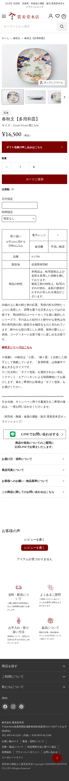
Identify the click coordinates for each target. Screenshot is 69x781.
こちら (19, 245)
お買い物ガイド (10, 741)
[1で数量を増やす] (34, 167)
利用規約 (6, 752)
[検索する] (62, 26)
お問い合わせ (50, 752)
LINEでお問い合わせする (40, 434)
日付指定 (7, 198)
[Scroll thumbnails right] (64, 97)
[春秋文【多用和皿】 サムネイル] (13, 97)
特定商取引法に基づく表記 (41, 746)
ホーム (5, 38)
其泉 (6, 112)
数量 (4, 158)
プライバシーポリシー (27, 752)
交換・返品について (12, 746)
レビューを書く (34, 547)
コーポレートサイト (12, 757)
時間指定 (7, 212)
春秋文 (16, 38)
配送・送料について (33, 741)
